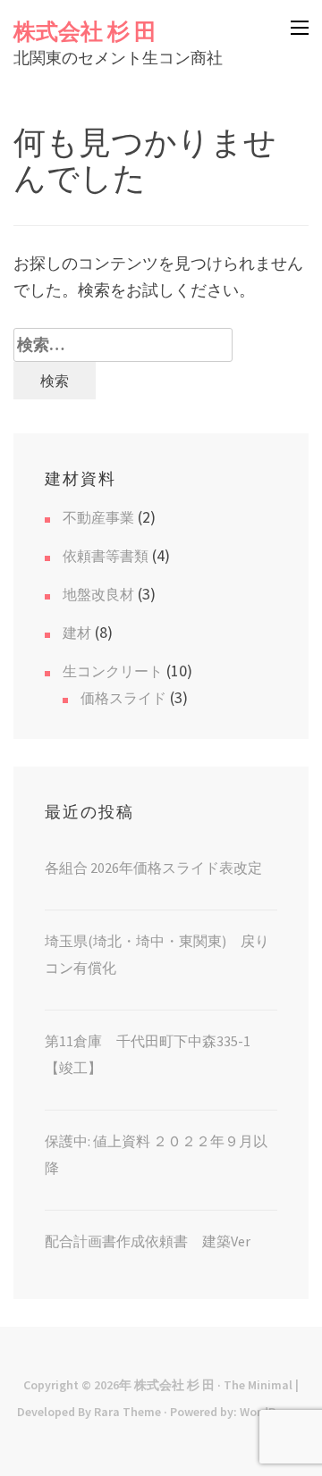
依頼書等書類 (105, 556)
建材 (77, 633)
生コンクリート (113, 671)
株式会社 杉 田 (85, 31)
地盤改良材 (98, 594)
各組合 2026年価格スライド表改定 (153, 867)
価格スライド (123, 698)
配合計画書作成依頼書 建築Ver (147, 1241)
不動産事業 (98, 517)
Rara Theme (127, 1412)
